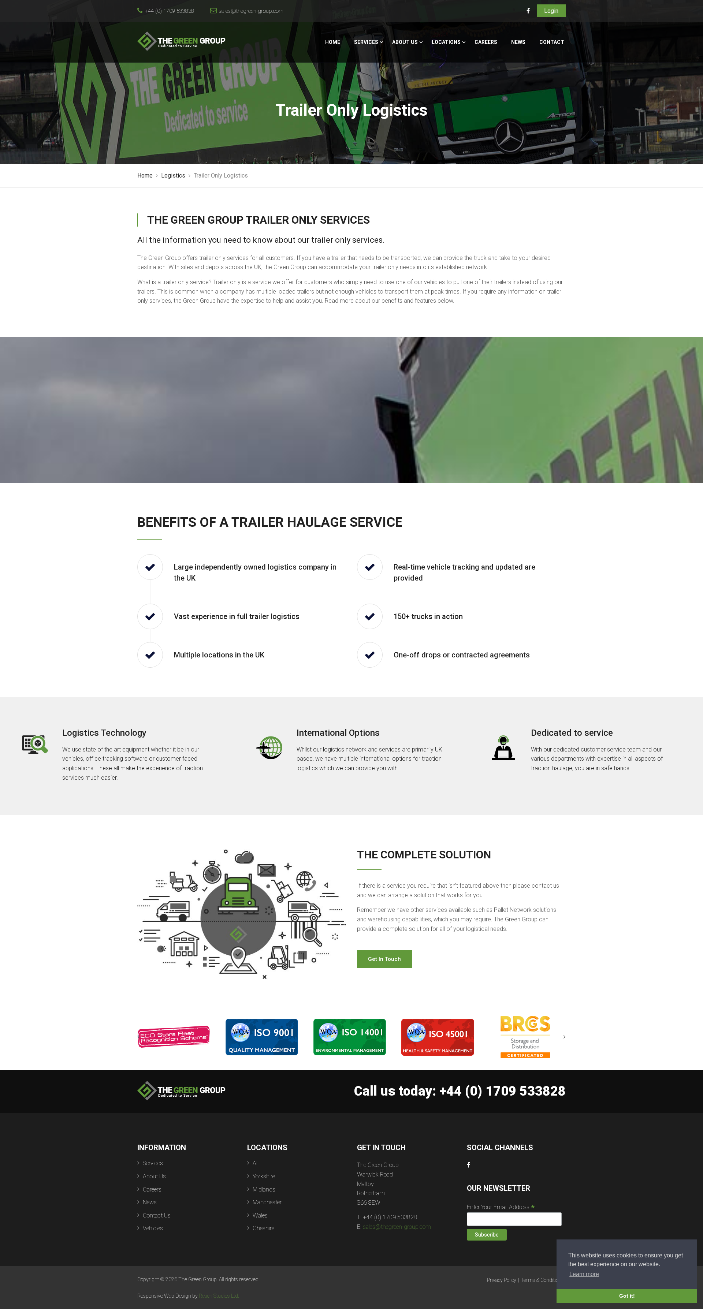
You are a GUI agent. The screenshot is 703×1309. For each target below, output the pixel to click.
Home (332, 42)
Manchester (267, 1202)
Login (551, 10)
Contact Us (157, 1215)
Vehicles (153, 1228)
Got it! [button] (627, 1296)
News (518, 42)
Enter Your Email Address (501, 1207)
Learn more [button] (584, 1274)
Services (366, 42)
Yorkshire (264, 1176)
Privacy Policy (501, 1280)
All (255, 1163)
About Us (405, 42)
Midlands (264, 1189)
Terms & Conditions (542, 1280)
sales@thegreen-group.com (251, 11)
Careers (486, 42)
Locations (446, 42)
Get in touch (384, 959)
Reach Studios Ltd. (219, 1296)
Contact (551, 42)
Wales (260, 1215)
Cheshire (263, 1228)
